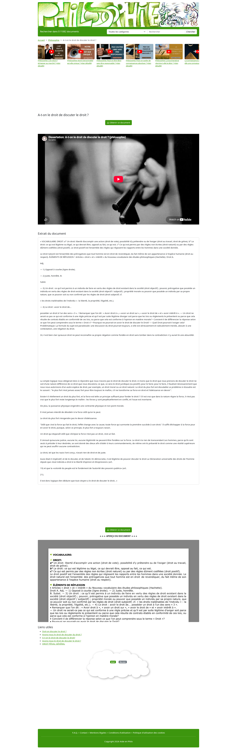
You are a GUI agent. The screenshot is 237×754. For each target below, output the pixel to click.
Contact (83, 732)
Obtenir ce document (119, 122)
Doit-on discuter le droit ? (54, 631)
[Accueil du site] (118, 13)
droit (113, 662)
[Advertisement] (118, 90)
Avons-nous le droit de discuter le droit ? (61, 640)
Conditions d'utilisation (120, 732)
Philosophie (53, 40)
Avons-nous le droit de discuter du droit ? (62, 634)
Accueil (41, 40)
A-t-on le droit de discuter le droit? (58, 637)
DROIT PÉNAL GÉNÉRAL (53, 643)
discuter (123, 662)
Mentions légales (98, 732)
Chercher (190, 31)
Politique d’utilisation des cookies (149, 732)
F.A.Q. (75, 732)
